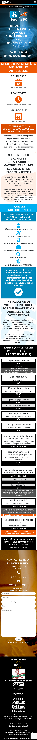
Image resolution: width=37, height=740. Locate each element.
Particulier (15, 590)
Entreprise (23, 590)
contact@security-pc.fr (25, 7)
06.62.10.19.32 (11, 7)
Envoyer (18, 639)
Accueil (13, 2)
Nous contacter (18, 446)
